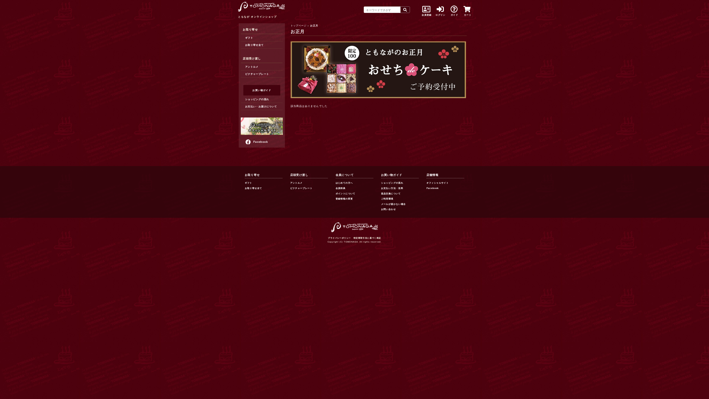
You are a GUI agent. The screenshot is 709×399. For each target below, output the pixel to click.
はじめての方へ (344, 182)
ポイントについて (345, 193)
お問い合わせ (388, 209)
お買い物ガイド (261, 90)
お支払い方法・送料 (392, 188)
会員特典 (341, 188)
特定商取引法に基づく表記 (367, 237)
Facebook (260, 142)
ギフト (249, 37)
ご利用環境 (387, 198)
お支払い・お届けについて (261, 106)
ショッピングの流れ (257, 99)
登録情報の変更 (344, 198)
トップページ (298, 25)
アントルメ (251, 66)
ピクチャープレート (257, 74)
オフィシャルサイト (438, 182)
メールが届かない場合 (393, 204)
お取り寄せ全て (254, 45)
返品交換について (391, 193)
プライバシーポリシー (339, 237)
